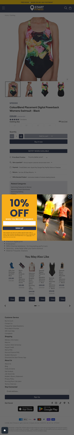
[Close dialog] (69, 196)
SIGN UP (19, 228)
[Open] (4, 430)
